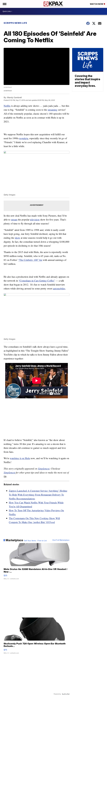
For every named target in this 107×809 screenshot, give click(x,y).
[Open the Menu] (4, 4)
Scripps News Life (15, 23)
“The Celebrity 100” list (30, 259)
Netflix (7, 105)
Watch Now (97, 4)
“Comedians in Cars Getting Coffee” (37, 280)
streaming (52, 109)
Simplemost (43, 468)
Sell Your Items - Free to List (35, 541)
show (17, 237)
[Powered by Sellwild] (65, 694)
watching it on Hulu (20, 458)
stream (14, 219)
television (35, 219)
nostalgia (23, 138)
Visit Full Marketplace (60, 540)
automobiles (59, 288)
